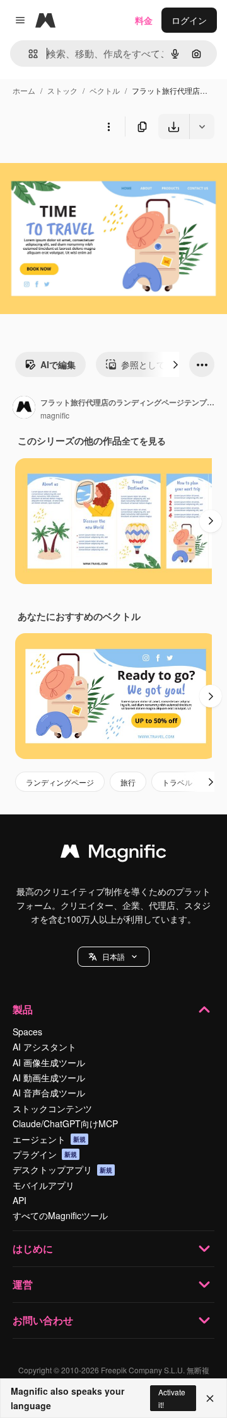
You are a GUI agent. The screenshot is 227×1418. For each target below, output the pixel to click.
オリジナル (86, 168)
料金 (144, 20)
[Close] (210, 1398)
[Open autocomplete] (28, 54)
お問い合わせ (43, 1320)
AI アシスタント (44, 1046)
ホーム (24, 90)
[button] (113, 957)
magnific (54, 415)
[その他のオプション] (108, 126)
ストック (62, 90)
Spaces (27, 1031)
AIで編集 (58, 364)
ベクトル (105, 90)
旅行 (128, 782)
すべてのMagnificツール (60, 1215)
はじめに (33, 1248)
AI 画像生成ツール (49, 1062)
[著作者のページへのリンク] (24, 408)
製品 (23, 1009)
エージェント (49, 1139)
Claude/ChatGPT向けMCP (65, 1123)
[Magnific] (113, 854)
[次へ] (175, 364)
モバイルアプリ (43, 1185)
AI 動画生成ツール (49, 1077)
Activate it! (171, 1398)
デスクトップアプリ (62, 1169)
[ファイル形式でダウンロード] (201, 126)
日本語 (113, 956)
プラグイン (45, 1154)
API (19, 1200)
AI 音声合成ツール (49, 1092)
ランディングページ (60, 782)
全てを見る (144, 440)
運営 (23, 1284)
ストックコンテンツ (52, 1108)
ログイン (189, 20)
